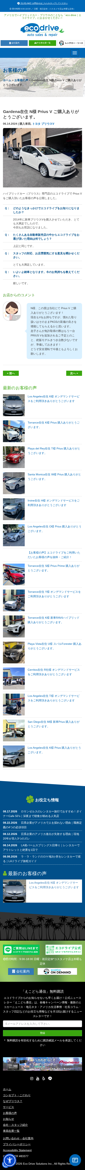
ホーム (7, 80)
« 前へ (11, 373)
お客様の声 (21, 80)
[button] (9, 1160)
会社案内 (15, 43)
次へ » (74, 373)
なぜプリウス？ (12, 1101)
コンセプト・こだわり (17, 1095)
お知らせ (8, 1119)
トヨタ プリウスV (43, 123)
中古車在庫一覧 (44, 43)
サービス (8, 1107)
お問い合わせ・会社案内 (18, 1138)
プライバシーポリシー (17, 1144)
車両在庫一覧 (11, 1130)
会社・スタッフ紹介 (15, 1124)
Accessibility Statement (17, 1150)
